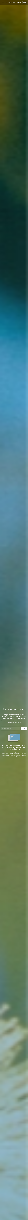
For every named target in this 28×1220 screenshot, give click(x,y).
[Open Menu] (3, 2)
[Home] (10, 2)
